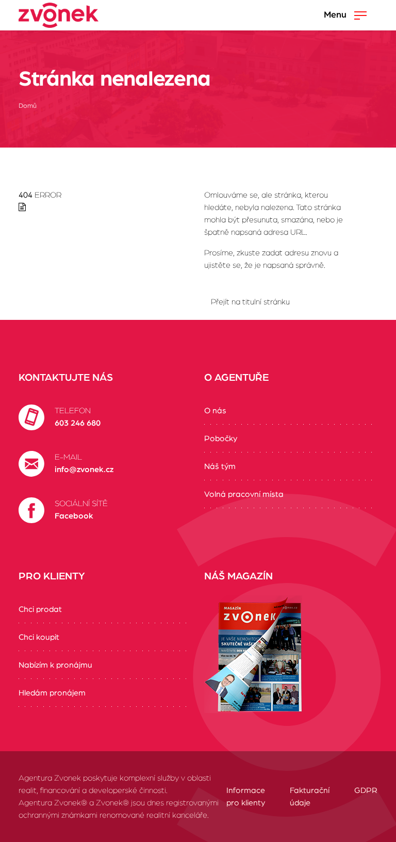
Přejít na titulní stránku (250, 302)
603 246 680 (78, 423)
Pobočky (220, 438)
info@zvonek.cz (84, 469)
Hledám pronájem (52, 693)
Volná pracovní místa (244, 494)
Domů (28, 106)
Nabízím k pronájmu (55, 665)
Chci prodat (40, 609)
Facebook (74, 516)
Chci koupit (39, 637)
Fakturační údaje (309, 796)
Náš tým (220, 466)
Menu (336, 15)
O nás (215, 411)
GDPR (365, 790)
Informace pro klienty (245, 796)
